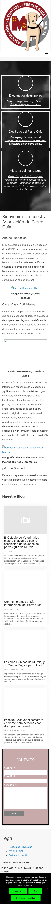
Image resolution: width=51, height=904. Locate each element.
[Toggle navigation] (46, 54)
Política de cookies (19, 855)
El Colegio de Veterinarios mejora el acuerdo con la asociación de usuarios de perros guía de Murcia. (21, 542)
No (35, 891)
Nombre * (9, 768)
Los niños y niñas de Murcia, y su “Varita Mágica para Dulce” (24, 663)
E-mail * (9, 776)
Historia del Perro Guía (25, 170)
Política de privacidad (25, 898)
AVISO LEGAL (16, 851)
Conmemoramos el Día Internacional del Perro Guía (22, 603)
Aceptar (17, 891)
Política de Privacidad (20, 846)
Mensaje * (10, 785)
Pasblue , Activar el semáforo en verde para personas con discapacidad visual (23, 723)
